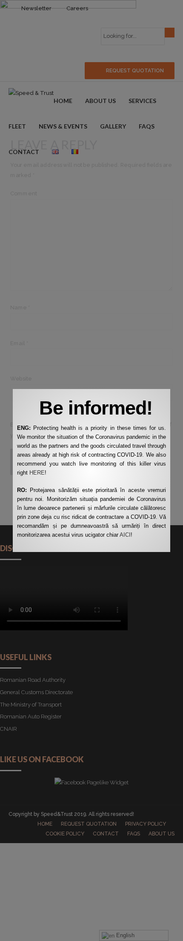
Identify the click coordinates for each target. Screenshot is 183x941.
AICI (125, 535)
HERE (37, 472)
